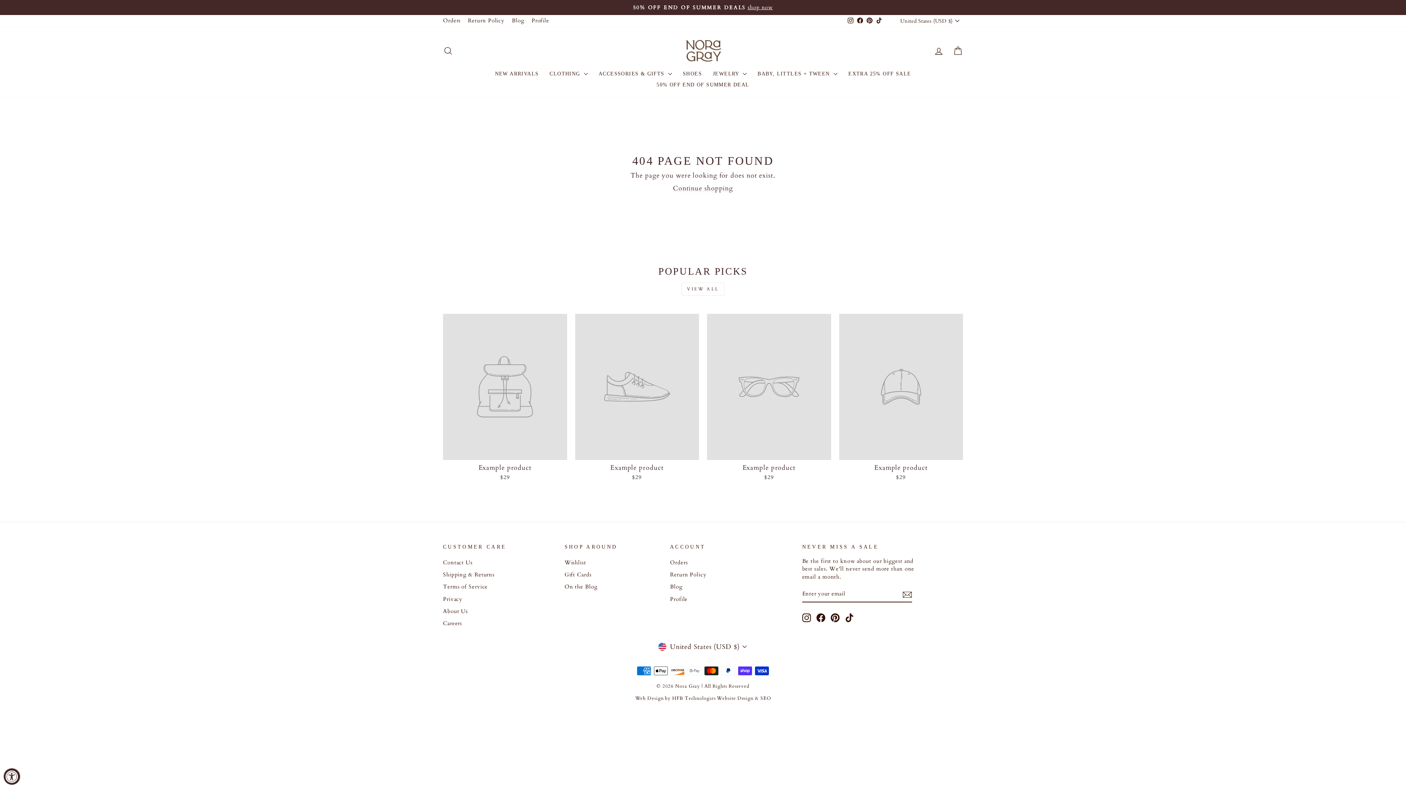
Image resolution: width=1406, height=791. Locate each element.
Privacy (452, 599)
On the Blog (581, 587)
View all (703, 289)
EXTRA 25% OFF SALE (879, 74)
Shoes (692, 74)
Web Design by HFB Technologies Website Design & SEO (703, 698)
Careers (452, 623)
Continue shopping (703, 188)
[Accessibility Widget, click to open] (12, 776)
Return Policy (486, 21)
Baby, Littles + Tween (795, 74)
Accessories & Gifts (632, 74)
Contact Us (458, 563)
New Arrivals (517, 74)
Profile (540, 21)
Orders (452, 21)
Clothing (566, 74)
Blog (518, 21)
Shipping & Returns (469, 575)
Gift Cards (578, 575)
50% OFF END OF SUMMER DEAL (702, 85)
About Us (455, 611)
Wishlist (575, 563)
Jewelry (727, 74)
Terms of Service (465, 587)
